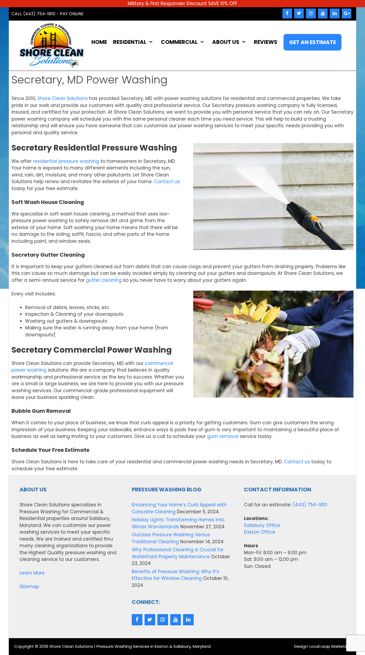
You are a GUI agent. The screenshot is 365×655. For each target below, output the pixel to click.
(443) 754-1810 (310, 505)
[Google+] (346, 13)
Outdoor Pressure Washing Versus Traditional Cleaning (171, 538)
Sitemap (29, 586)
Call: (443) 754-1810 (33, 14)
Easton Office (259, 532)
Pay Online (72, 14)
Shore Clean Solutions (62, 98)
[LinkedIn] (334, 13)
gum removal (223, 436)
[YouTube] (323, 13)
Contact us (167, 181)
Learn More (32, 573)
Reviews (265, 42)
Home (99, 42)
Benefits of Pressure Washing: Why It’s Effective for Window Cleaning (175, 575)
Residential (129, 42)
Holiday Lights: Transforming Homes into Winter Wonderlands (178, 523)
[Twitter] (299, 13)
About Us (225, 42)
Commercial (179, 42)
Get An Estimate (312, 42)
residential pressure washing (66, 161)
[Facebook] (287, 13)
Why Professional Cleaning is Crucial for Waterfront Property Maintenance (178, 553)
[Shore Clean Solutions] (52, 45)
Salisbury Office (262, 525)
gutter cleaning (104, 280)
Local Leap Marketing (330, 646)
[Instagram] (311, 13)
